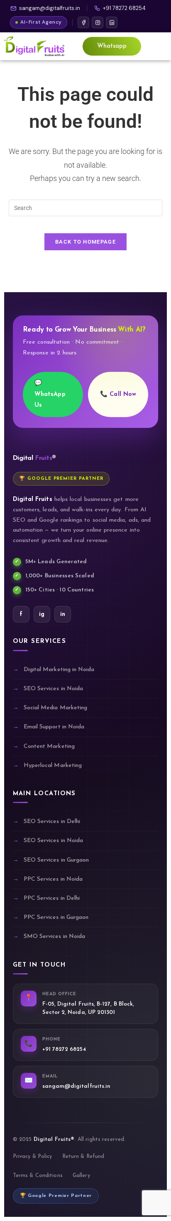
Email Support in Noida (54, 727)
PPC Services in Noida (53, 879)
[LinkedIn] (111, 22)
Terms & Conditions (38, 1175)
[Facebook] (83, 22)
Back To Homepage (85, 242)
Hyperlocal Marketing (53, 765)
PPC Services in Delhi (52, 898)
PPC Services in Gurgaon (56, 917)
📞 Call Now (118, 394)
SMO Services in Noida (54, 936)
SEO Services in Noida (53, 689)
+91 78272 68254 (124, 8)
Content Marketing (49, 746)
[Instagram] (97, 22)
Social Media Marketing (56, 708)
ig (41, 614)
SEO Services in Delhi (52, 821)
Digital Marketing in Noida (59, 670)
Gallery (81, 1175)
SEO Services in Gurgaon (56, 860)
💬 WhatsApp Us (50, 394)
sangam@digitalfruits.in (49, 8)
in (62, 614)
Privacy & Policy (32, 1156)
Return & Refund (83, 1156)
